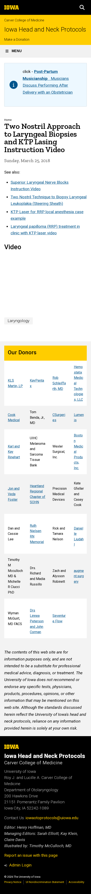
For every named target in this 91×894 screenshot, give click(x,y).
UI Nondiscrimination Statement (45, 882)
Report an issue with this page (31, 855)
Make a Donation (16, 40)
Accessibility (76, 882)
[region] (45, 492)
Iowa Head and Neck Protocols (45, 29)
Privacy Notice (12, 882)
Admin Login (20, 865)
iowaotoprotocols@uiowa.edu (52, 817)
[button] (82, 7)
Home (8, 119)
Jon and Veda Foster (13, 494)
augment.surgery (79, 576)
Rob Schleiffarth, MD (59, 383)
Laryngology (18, 320)
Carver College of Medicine (24, 20)
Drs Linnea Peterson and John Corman (37, 621)
